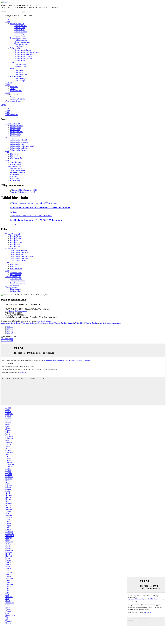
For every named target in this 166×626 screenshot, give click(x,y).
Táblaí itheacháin (20, 74)
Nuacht (12, 97)
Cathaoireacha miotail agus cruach (26, 52)
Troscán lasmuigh (16, 76)
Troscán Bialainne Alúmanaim (110, 323)
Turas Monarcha (16, 91)
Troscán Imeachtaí (20, 32)
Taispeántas (14, 87)
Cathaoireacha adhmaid (22, 50)
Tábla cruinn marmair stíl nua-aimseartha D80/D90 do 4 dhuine (40, 207)
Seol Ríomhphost (7, 339)
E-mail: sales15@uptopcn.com (16, 311)
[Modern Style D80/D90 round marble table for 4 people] (33, 203)
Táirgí (7, 22)
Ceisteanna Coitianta (17, 99)
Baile (7, 20)
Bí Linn (12, 89)
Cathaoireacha (15, 48)
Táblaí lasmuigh (20, 79)
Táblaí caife (18, 72)
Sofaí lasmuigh (19, 81)
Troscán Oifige (19, 34)
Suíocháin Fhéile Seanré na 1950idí (22, 192)
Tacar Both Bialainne (29, 323)
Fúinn (7, 85)
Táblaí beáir (18, 70)
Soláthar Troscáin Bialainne (11, 323)
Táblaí (12, 68)
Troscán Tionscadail (17, 24)
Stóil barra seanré (20, 40)
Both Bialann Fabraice (45, 323)
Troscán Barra (19, 30)
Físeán (7, 93)
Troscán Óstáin (19, 28)
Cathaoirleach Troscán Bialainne (86, 323)
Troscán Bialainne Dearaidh (64, 323)
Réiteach (8, 83)
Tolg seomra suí (20, 66)
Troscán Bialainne (20, 26)
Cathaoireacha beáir (21, 60)
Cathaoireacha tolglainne (23, 58)
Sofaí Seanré (18, 46)
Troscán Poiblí (19, 36)
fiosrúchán (13, 212)
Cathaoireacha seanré (22, 42)
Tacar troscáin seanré (21, 44)
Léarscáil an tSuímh (43, 321)
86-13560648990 (7, 341)
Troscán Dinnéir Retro (18, 38)
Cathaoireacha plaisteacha (23, 54)
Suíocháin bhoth (20, 64)
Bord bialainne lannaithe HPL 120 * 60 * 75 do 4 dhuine (36, 220)
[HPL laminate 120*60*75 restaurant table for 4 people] (31, 216)
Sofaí (12, 62)
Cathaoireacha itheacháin (23, 56)
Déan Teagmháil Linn (13, 101)
